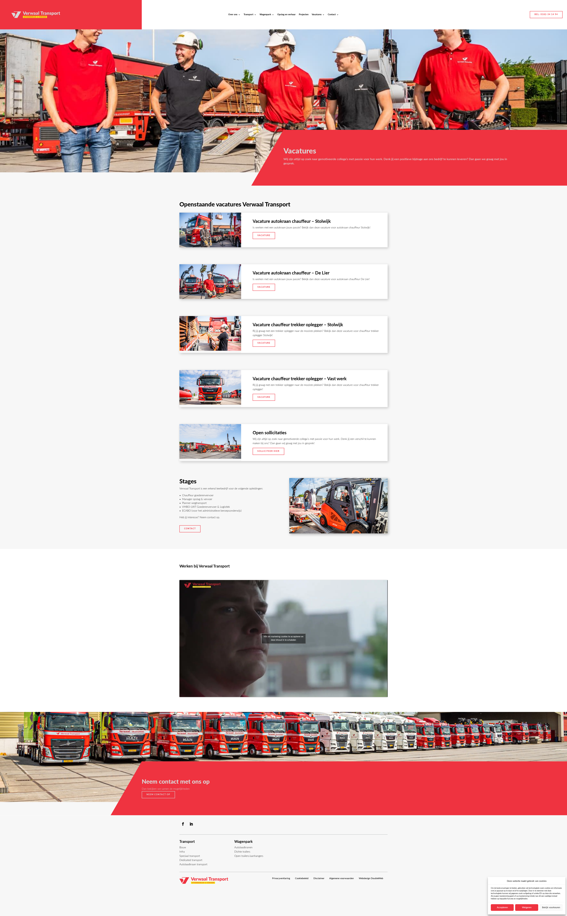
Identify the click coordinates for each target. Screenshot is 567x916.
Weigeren (526, 907)
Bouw (182, 847)
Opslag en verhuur (286, 15)
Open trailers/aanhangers (248, 856)
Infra (182, 851)
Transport (248, 15)
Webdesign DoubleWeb (371, 878)
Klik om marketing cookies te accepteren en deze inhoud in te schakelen (283, 638)
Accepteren (502, 907)
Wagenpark (265, 15)
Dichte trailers (242, 851)
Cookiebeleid (301, 878)
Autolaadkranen (243, 847)
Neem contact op (158, 795)
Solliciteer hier (268, 451)
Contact (332, 15)
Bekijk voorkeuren (551, 907)
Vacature (263, 235)
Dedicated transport (190, 860)
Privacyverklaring (281, 878)
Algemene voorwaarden (341, 878)
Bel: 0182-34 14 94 (546, 14)
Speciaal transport (189, 856)
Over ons (232, 15)
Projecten (303, 15)
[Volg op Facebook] (182, 824)
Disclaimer (318, 878)
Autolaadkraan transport (193, 864)
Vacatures (317, 15)
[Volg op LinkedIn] (191, 824)
